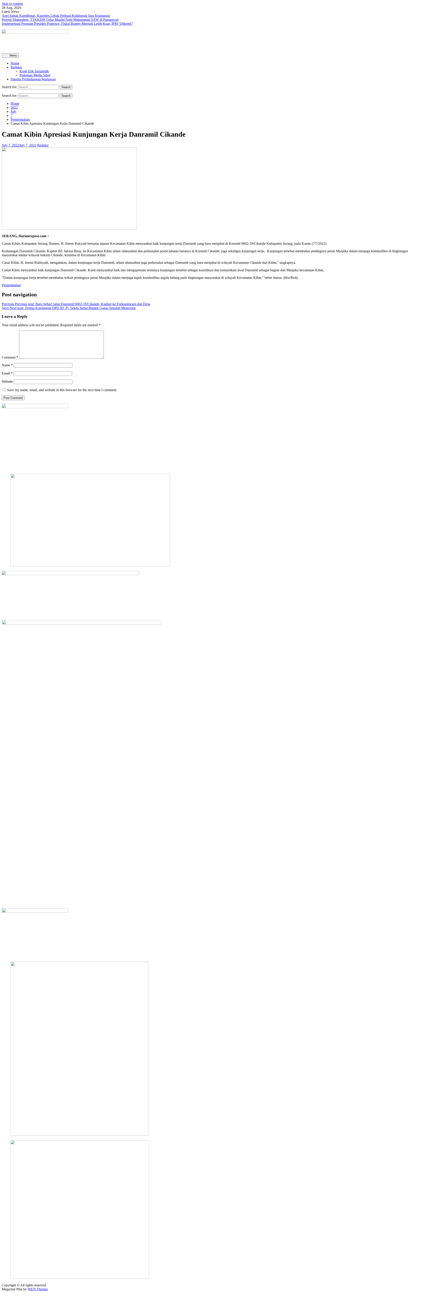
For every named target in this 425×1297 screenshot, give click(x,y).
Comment (10, 357)
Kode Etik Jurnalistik (34, 71)
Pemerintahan (11, 285)
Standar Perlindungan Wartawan (33, 79)
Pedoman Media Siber (34, 75)
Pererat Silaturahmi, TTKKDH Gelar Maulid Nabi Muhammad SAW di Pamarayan (60, 19)
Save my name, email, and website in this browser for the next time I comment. (62, 390)
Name (7, 365)
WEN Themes (38, 1289)
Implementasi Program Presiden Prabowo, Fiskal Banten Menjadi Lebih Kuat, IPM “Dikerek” (67, 23)
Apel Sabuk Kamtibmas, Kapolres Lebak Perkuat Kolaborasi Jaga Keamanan (56, 15)
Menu (13, 55)
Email (7, 373)
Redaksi (16, 67)
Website (7, 381)
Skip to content (12, 4)
